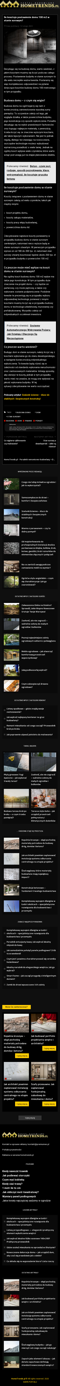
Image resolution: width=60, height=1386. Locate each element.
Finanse (28, 421)
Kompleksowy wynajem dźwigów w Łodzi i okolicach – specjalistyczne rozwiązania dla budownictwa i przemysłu (38, 905)
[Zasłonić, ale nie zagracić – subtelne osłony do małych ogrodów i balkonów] (11, 624)
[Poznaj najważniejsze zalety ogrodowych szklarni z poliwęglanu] (11, 639)
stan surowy (13, 416)
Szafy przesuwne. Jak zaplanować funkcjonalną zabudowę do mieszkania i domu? (42, 1091)
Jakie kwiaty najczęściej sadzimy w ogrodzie (26, 1200)
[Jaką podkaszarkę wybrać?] (11, 670)
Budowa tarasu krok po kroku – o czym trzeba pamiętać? (15, 814)
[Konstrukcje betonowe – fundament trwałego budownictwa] (11, 889)
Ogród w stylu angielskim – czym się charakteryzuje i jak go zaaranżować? (37, 581)
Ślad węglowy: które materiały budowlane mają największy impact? (36, 874)
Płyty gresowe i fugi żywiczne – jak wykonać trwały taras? (15, 778)
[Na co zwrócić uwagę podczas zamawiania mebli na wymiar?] (11, 566)
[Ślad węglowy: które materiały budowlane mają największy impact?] (11, 874)
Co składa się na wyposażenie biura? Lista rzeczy (30, 1261)
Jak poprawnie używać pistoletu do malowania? (30, 734)
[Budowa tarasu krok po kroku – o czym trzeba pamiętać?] (16, 798)
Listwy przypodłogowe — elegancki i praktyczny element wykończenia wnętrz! (30, 1231)
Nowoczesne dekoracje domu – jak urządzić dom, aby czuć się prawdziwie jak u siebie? (30, 1254)
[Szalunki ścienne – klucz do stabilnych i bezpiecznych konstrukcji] (11, 515)
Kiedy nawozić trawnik (15, 1171)
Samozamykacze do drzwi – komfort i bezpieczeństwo (35, 499)
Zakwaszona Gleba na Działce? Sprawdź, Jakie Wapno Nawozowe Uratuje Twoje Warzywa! (38, 608)
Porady (39, 421)
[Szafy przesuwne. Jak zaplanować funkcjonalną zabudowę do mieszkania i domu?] (43, 1071)
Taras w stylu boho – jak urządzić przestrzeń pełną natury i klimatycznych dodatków (43, 815)
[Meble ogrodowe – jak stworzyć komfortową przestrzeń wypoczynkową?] (11, 655)
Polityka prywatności (11, 1149)
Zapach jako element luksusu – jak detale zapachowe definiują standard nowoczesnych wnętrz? (38, 1362)
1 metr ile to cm (11, 1188)
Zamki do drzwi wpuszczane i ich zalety (26, 984)
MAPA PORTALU (30, 1382)
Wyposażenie (40, 1079)
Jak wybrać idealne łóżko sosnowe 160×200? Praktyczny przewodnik (28, 1240)
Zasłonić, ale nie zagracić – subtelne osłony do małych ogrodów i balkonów (35, 624)
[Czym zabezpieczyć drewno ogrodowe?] (11, 686)
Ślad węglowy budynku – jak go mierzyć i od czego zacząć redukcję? (39, 1346)
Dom (20, 421)
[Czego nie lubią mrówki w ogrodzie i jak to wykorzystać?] (11, 484)
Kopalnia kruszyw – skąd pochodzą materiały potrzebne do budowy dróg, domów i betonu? (38, 843)
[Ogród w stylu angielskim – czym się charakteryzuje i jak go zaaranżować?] (11, 582)
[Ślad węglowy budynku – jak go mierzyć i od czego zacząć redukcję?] (11, 1346)
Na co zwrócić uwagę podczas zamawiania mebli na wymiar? (36, 566)
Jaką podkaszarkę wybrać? (34, 670)
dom (38, 412)
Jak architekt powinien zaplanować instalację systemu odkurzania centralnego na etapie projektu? (39, 858)
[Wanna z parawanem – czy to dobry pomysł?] (11, 530)
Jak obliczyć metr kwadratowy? (20, 1192)
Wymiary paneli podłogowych (19, 1196)
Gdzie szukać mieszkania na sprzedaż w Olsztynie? (31, 1247)
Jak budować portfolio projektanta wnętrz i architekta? (43, 1039)
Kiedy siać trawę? (12, 1183)
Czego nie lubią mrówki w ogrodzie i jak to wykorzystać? (39, 483)
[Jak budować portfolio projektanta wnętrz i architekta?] (43, 1023)
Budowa (10, 421)
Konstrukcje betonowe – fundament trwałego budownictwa (39, 889)
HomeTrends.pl (18, 1379)
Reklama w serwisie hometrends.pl (18, 1155)
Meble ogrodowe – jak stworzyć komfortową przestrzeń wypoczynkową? (37, 654)
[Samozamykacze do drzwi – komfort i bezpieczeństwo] (11, 499)
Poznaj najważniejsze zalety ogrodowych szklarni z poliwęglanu (39, 639)
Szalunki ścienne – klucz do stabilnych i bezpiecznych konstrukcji (35, 514)
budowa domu (24, 412)
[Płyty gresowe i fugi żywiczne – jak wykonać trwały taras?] (16, 762)
